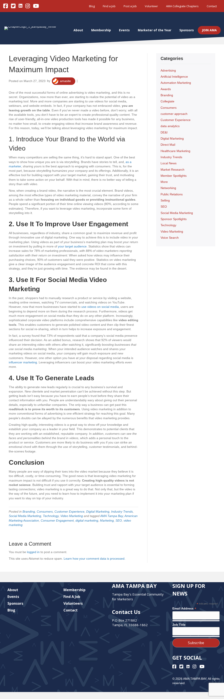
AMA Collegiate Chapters (182, 6)
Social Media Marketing (25, 516)
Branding (29, 511)
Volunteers (73, 603)
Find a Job (109, 6)
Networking (168, 188)
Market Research (172, 169)
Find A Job (71, 596)
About (78, 30)
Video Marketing (71, 516)
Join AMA (209, 30)
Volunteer (151, 6)
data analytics (170, 126)
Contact (212, 6)
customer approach (174, 114)
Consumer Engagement (57, 520)
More (164, 182)
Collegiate (167, 101)
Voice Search (170, 237)
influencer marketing (23, 362)
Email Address (184, 608)
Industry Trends (122, 511)
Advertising (168, 70)
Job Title (179, 624)
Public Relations (172, 194)
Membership (101, 30)
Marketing (107, 520)
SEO (119, 520)
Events (124, 30)
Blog (92, 6)
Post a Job (130, 6)
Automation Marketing (176, 82)
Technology (51, 516)
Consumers (45, 511)
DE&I (164, 132)
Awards (166, 89)
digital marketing (86, 520)
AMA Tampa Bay (111, 516)
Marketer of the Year (154, 30)
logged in (33, 552)
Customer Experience (69, 511)
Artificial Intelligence (174, 76)
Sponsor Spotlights (174, 219)
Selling (165, 200)
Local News (169, 163)
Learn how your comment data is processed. (94, 558)
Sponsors (186, 30)
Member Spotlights (174, 175)
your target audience (72, 246)
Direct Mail (168, 144)
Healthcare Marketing (175, 151)
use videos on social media (100, 306)
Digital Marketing (97, 511)
